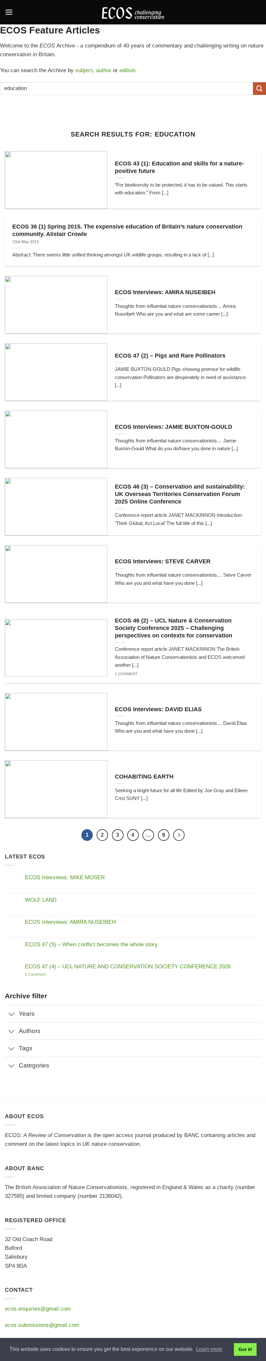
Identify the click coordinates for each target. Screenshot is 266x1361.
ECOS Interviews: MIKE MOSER (65, 877)
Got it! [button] (245, 1349)
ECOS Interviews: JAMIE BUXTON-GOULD (173, 427)
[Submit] (259, 88)
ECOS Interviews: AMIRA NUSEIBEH (165, 292)
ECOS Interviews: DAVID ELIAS (158, 709)
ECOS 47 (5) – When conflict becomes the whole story (91, 944)
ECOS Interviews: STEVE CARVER (163, 561)
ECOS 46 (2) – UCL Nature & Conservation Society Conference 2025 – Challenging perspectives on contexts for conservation (173, 628)
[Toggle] (11, 1014)
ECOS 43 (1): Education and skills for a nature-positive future (179, 167)
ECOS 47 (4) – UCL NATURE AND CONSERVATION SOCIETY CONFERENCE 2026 (128, 966)
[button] (9, 12)
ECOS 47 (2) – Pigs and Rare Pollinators (170, 355)
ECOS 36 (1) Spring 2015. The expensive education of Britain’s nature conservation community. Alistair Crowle (127, 230)
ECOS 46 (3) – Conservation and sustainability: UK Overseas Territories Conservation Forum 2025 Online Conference (180, 494)
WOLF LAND (40, 900)
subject (84, 70)
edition (127, 70)
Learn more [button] (209, 1349)
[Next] (179, 835)
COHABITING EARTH (144, 776)
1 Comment (50, 974)
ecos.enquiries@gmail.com (38, 1309)
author (103, 70)
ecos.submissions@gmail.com (42, 1325)
